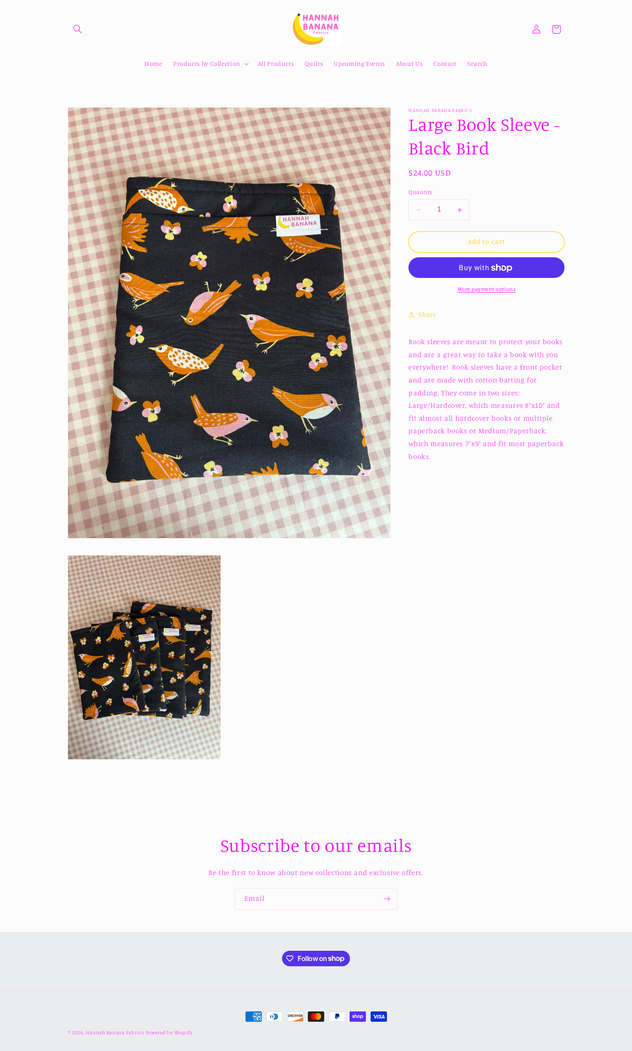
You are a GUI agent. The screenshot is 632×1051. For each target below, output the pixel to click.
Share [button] (427, 314)
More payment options (486, 289)
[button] (78, 29)
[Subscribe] (387, 898)
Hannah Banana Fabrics (115, 1032)
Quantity (420, 192)
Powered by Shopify (169, 1032)
